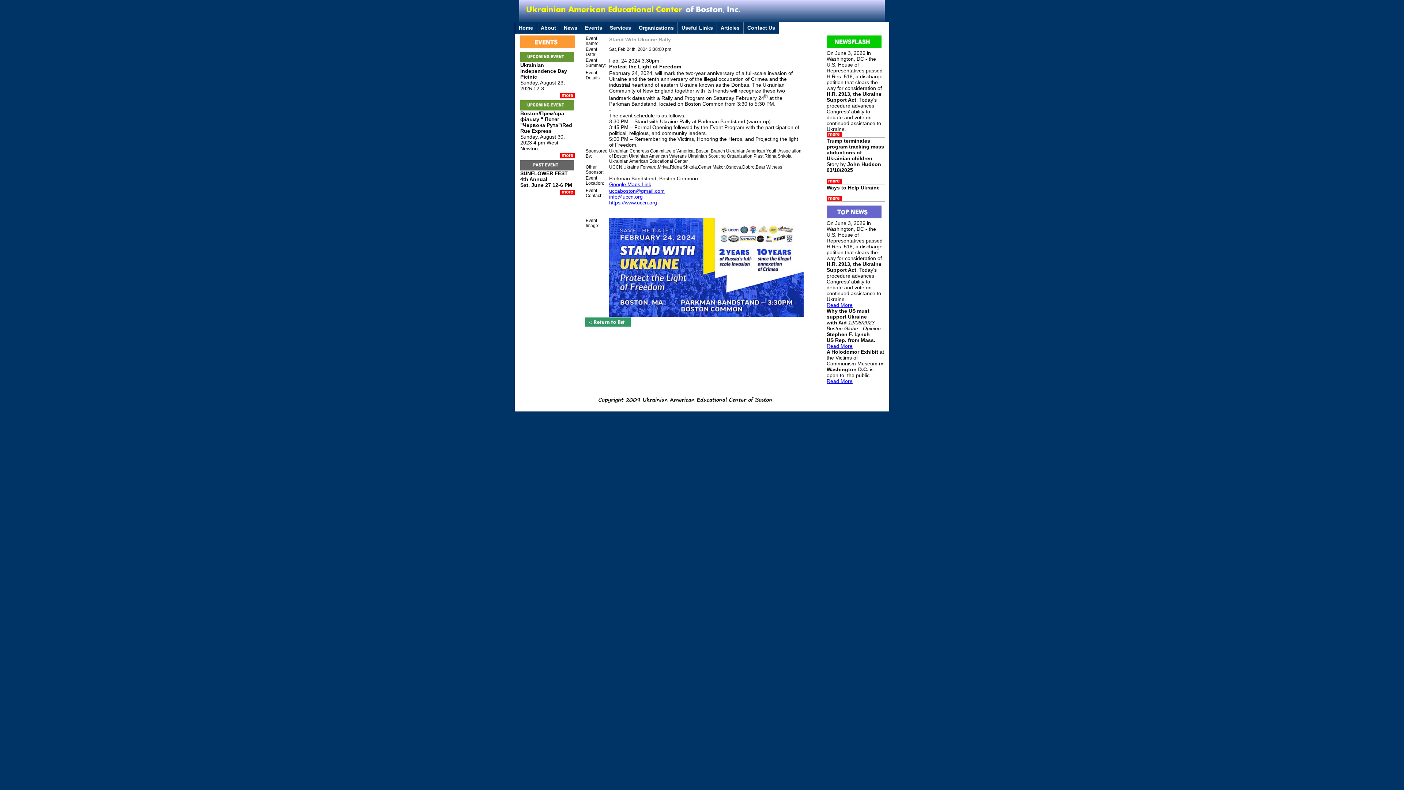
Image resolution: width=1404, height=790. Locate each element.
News (570, 28)
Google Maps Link (630, 184)
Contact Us (761, 28)
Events (593, 28)
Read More (840, 305)
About (548, 28)
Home (526, 28)
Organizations (656, 28)
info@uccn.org (626, 197)
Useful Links (697, 28)
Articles (730, 28)
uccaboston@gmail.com (637, 191)
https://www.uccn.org (633, 203)
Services (620, 28)
